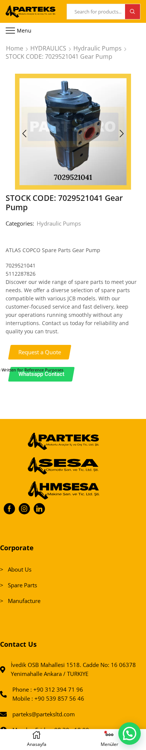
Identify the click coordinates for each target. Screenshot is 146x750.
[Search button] (132, 11)
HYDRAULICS (48, 48)
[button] (24, 133)
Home (14, 48)
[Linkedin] (39, 508)
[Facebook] (9, 508)
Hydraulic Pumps (97, 48)
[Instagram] (24, 508)
